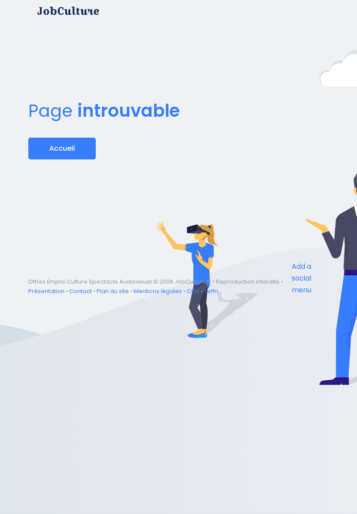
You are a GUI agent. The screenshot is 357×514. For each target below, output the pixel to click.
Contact (80, 291)
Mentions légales (158, 291)
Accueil (62, 148)
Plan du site (113, 291)
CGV (193, 291)
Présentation (46, 291)
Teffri (211, 291)
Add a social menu (301, 278)
